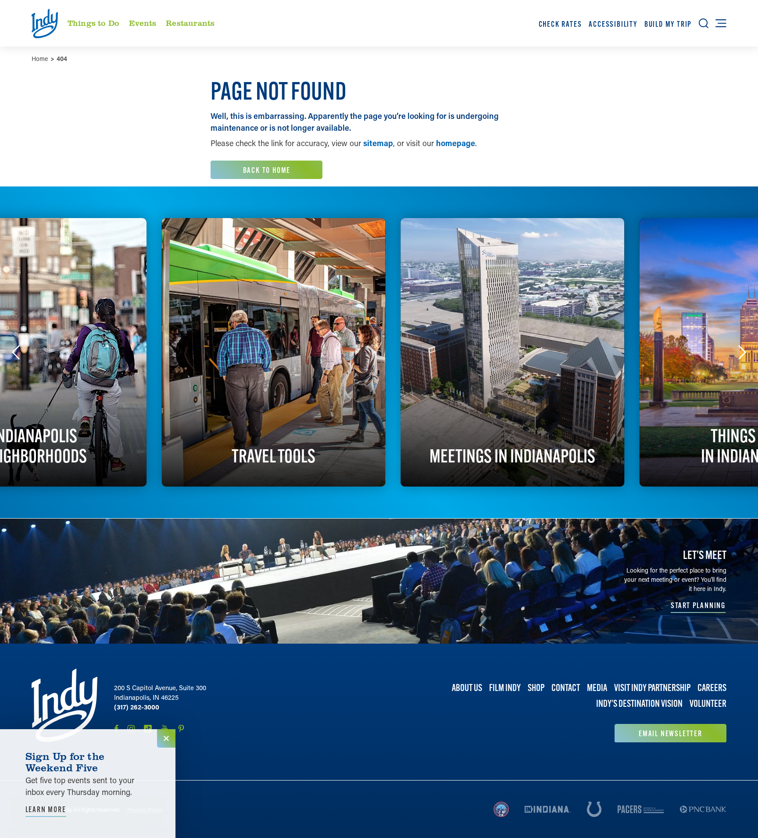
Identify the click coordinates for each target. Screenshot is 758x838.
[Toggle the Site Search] (703, 23)
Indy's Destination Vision (639, 704)
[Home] (64, 705)
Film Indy (505, 688)
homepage (455, 143)
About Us (467, 688)
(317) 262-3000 (136, 706)
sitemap (378, 143)
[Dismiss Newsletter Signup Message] (166, 738)
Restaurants (190, 23)
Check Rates (560, 24)
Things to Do (93, 23)
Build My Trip (668, 24)
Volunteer (708, 704)
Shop (536, 688)
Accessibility (613, 24)
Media (597, 688)
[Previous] (16, 352)
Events (143, 23)
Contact (565, 688)
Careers (711, 688)
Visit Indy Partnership (652, 688)
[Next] (742, 352)
